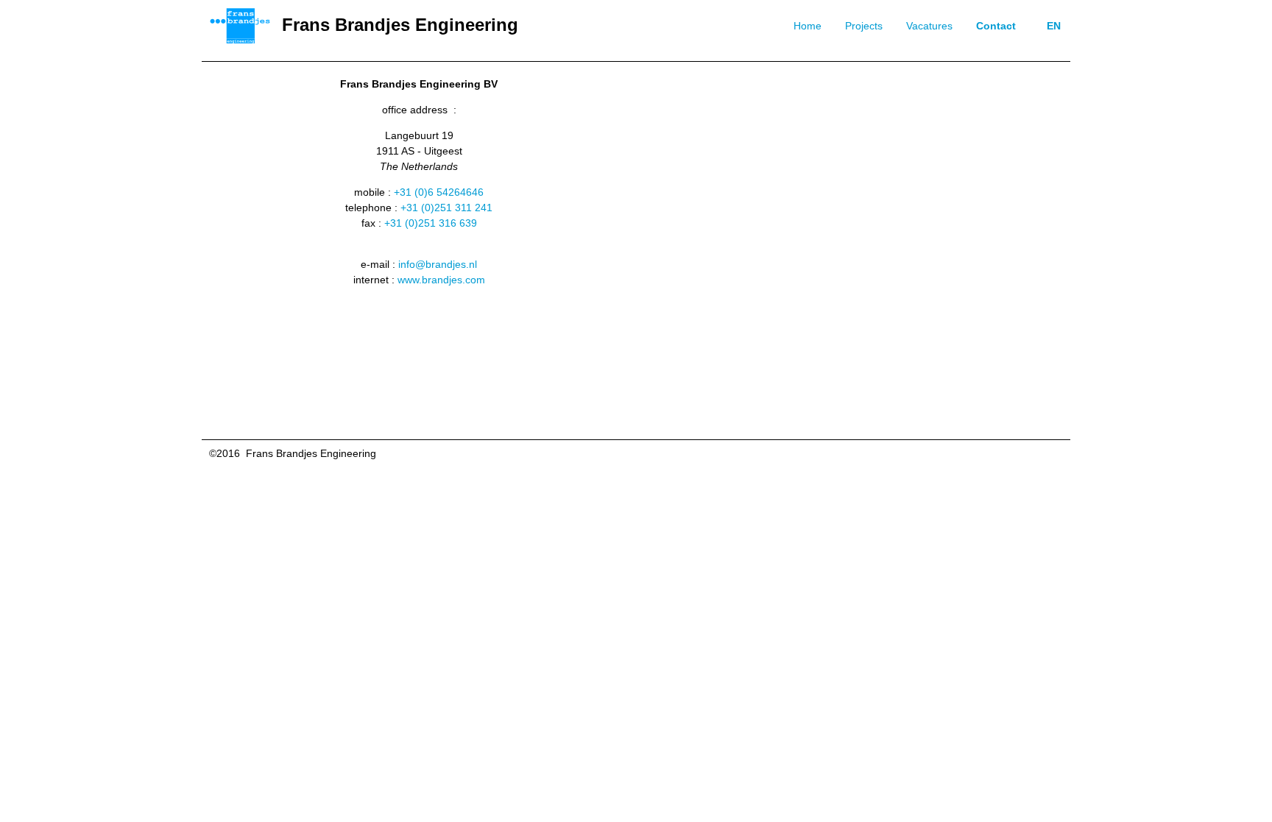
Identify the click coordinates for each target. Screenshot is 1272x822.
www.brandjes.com (441, 280)
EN (1054, 26)
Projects (864, 26)
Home (808, 26)
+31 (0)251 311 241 (446, 207)
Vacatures (929, 26)
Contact (996, 26)
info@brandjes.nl (437, 264)
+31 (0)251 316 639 (430, 223)
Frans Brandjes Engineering (400, 25)
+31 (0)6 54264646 (439, 192)
